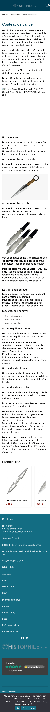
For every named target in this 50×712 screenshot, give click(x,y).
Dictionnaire (8, 586)
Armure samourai (10, 631)
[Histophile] (25, 5)
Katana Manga (9, 612)
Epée (4, 619)
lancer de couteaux (26, 30)
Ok (18, 708)
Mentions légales (9, 691)
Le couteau (7, 70)
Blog (4, 593)
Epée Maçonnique (10, 625)
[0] (46, 6)
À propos (6, 574)
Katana (5, 606)
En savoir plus (29, 708)
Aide (4, 580)
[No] (46, 702)
